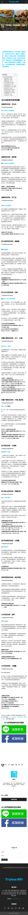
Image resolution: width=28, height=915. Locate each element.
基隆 (7, 23)
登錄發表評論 (14, 799)
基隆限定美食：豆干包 (8, 81)
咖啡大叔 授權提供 (7, 205)
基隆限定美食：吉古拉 (8, 78)
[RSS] (15, 908)
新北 (19, 764)
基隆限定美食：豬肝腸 (8, 79)
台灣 (4, 8)
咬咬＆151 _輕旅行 (7, 346)
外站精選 (10, 23)
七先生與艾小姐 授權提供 (8, 110)
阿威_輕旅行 (5, 547)
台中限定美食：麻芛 (7, 93)
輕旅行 (3, 29)
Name (2, 852)
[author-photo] (14, 777)
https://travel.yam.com (14, 781)
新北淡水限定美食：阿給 (8, 84)
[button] (2, 2)
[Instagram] (8, 908)
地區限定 (12, 764)
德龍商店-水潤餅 (6, 452)
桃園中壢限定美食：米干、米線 (9, 85)
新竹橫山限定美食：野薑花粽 (9, 89)
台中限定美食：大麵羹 (8, 95)
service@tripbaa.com (16, 898)
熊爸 (4, 621)
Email (2, 855)
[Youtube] (23, 908)
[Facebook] (14, 788)
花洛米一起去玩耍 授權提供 (9, 298)
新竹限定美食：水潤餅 (8, 88)
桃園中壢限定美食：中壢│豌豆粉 (10, 86)
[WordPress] (19, 908)
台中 (4, 23)
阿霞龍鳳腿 (5, 249)
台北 (8, 764)
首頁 (1, 8)
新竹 (22, 764)
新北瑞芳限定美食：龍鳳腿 (9, 82)
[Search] (26, 2)
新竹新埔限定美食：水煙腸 (9, 91)
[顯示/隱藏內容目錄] (14, 75)
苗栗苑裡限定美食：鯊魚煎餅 (9, 92)
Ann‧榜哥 (5, 406)
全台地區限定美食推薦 (7, 76)
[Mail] (12, 908)
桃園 (13, 23)
